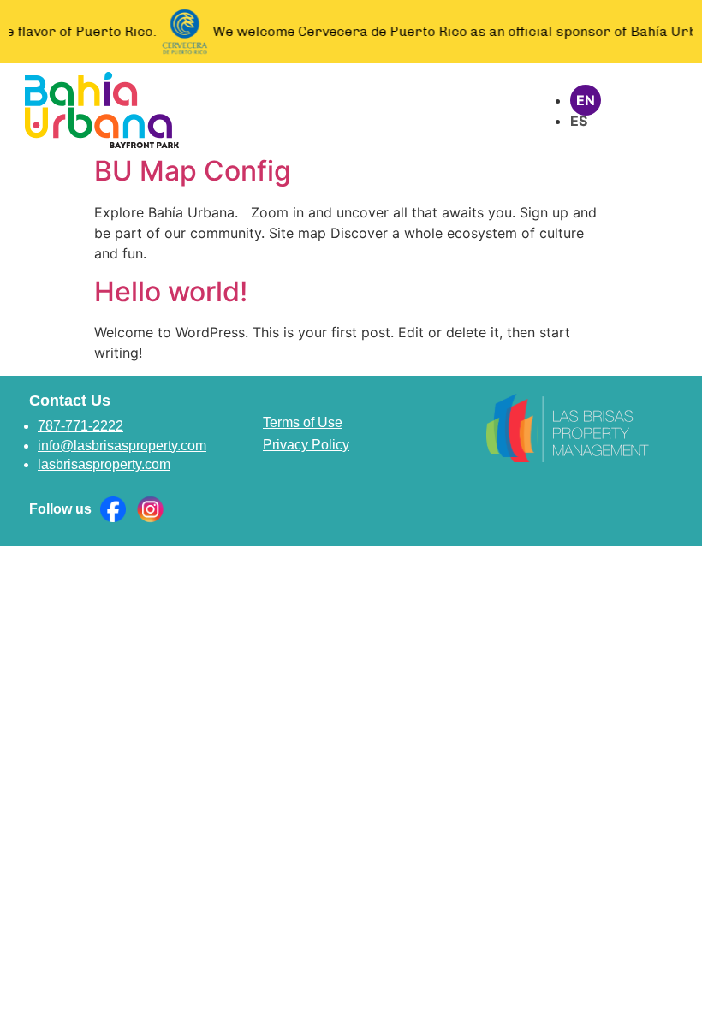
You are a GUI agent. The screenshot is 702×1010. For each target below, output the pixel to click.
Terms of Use (302, 422)
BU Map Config (192, 170)
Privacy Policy (306, 444)
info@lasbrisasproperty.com (122, 445)
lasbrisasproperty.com (104, 464)
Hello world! (170, 291)
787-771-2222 (80, 426)
